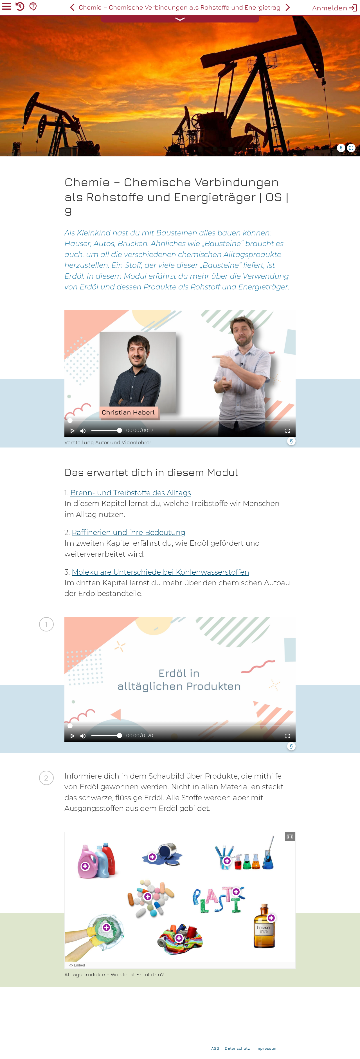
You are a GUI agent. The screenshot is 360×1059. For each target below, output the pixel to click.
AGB (215, 1048)
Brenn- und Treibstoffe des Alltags (130, 492)
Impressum (266, 1048)
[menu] (6, 7)
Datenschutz (237, 1048)
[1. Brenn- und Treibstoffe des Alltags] (287, 7)
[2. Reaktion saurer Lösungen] (72, 7)
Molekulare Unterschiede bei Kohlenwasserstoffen (160, 572)
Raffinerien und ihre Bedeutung (128, 532)
